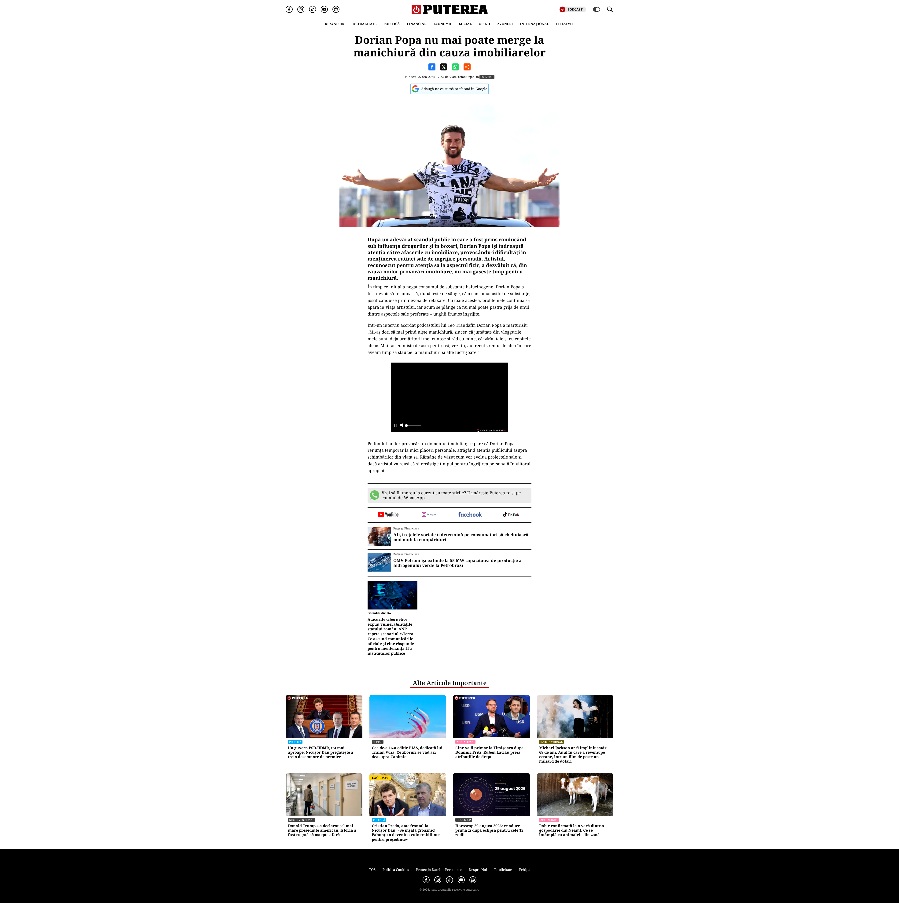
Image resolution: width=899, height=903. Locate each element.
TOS (372, 869)
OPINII (484, 24)
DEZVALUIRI (335, 24)
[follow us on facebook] (470, 515)
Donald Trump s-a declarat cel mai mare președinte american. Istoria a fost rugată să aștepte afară (322, 830)
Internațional (551, 742)
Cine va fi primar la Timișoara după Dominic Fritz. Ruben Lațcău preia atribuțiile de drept (489, 752)
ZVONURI (505, 24)
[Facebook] (289, 9)
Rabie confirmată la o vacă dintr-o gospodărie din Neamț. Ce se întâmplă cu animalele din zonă (571, 830)
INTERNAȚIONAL (534, 24)
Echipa (524, 869)
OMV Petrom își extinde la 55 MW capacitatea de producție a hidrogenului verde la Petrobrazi (457, 563)
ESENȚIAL (487, 77)
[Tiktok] (312, 9)
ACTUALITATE (364, 24)
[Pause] (395, 426)
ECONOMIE (443, 24)
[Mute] (401, 426)
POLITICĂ (391, 24)
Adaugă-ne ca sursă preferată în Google (454, 88)
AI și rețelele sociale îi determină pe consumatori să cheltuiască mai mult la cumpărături (460, 537)
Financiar (417, 24)
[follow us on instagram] (429, 515)
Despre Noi (478, 869)
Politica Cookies (396, 869)
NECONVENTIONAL (301, 820)
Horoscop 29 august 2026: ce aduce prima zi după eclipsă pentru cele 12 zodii (489, 830)
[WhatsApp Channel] (335, 9)
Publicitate (503, 869)
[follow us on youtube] (388, 515)
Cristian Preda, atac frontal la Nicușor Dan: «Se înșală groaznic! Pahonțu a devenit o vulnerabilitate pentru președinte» (406, 833)
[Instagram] (300, 9)
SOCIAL (465, 24)
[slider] (413, 427)
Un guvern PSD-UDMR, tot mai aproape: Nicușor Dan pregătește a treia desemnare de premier (320, 752)
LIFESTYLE (565, 24)
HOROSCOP (464, 820)
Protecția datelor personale (439, 869)
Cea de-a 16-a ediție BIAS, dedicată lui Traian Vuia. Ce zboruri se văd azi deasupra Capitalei (407, 752)
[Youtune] (324, 9)
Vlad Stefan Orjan (462, 77)
